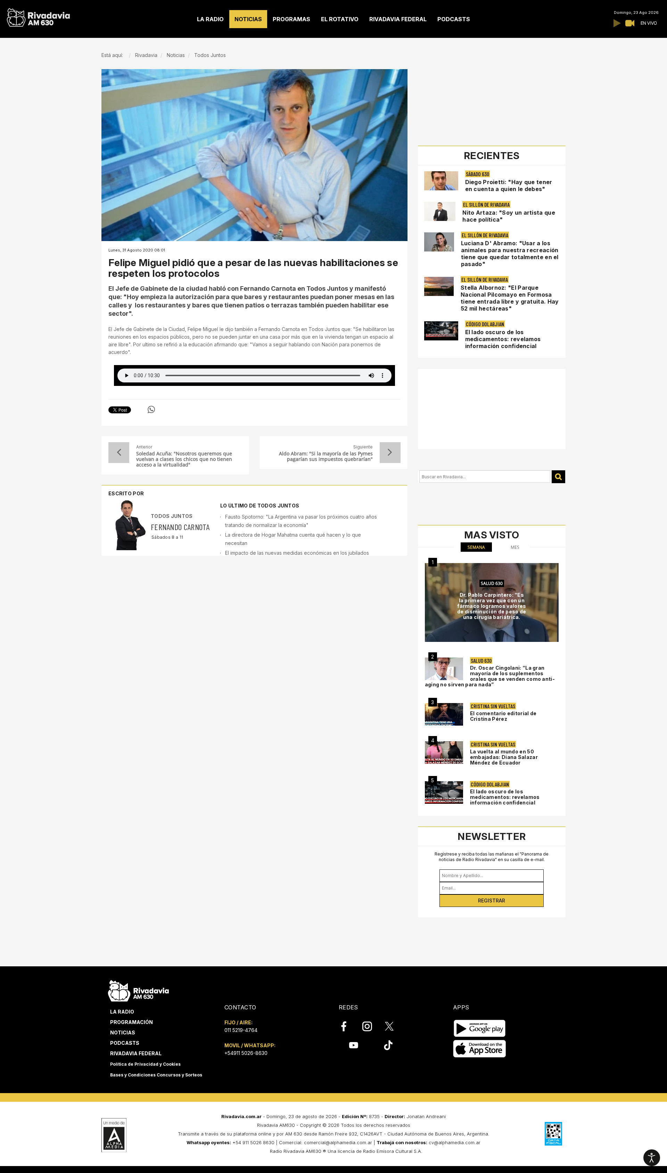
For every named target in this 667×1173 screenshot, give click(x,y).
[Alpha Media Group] (113, 1135)
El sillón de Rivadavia (486, 204)
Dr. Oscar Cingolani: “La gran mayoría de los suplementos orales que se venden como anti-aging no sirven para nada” (490, 676)
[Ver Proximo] (390, 452)
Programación (131, 1022)
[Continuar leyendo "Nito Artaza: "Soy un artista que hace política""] (440, 211)
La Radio (122, 1012)
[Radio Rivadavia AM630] (38, 16)
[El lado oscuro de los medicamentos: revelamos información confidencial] (444, 792)
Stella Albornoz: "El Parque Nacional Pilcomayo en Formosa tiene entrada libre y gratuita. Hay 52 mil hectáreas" (510, 298)
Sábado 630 (477, 174)
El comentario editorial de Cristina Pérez (503, 716)
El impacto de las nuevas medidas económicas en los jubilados (297, 553)
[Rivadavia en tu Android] (479, 1028)
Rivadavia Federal (136, 1053)
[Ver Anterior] (118, 452)
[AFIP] (553, 1134)
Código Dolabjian (485, 324)
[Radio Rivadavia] (138, 990)
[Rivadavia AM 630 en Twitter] (394, 1026)
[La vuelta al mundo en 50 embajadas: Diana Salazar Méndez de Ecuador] (444, 752)
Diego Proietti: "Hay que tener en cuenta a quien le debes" (508, 185)
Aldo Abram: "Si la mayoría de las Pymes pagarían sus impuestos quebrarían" (325, 456)
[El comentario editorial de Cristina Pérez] (444, 714)
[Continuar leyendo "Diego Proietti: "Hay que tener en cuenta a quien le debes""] (441, 180)
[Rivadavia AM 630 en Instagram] (371, 1026)
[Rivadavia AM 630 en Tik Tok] (388, 1045)
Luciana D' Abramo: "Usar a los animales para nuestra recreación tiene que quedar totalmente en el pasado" (510, 253)
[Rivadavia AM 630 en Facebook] (348, 1026)
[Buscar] (558, 476)
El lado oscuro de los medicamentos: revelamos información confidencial (503, 339)
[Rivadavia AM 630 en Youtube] (353, 1045)
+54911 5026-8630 (245, 1053)
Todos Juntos (172, 516)
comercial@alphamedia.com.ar (338, 1142)
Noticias (122, 1032)
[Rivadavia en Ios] (479, 1049)
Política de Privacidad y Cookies (145, 1064)
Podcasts (124, 1043)
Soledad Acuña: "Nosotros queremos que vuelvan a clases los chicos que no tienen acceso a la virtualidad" (184, 459)
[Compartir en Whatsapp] (151, 409)
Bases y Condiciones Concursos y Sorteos (156, 1074)
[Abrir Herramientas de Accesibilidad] (651, 1157)
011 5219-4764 (240, 1030)
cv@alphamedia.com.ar (454, 1142)
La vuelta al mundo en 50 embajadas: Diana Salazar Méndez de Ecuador (504, 757)
